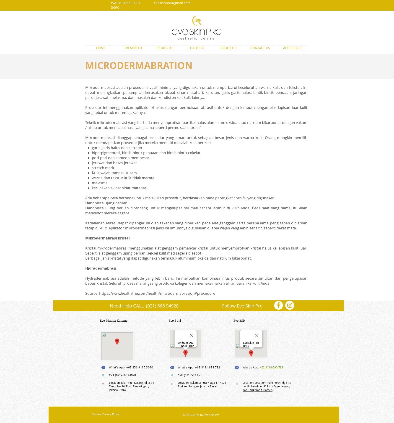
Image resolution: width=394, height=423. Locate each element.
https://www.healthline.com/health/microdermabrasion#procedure (157, 293)
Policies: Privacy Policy (105, 414)
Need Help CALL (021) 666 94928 (144, 306)
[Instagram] (289, 305)
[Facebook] (278, 305)
